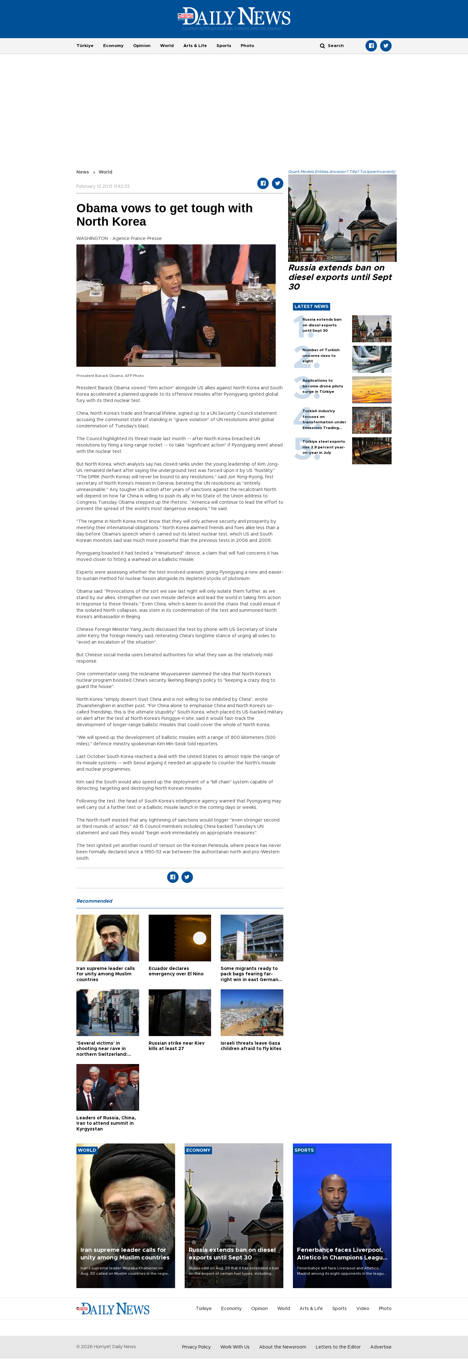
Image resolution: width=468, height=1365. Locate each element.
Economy (113, 46)
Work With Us (235, 1347)
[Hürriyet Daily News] (234, 18)
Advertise (381, 1347)
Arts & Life (195, 46)
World (167, 46)
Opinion (142, 46)
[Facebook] (371, 45)
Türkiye (85, 46)
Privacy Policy (196, 1347)
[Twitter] (386, 45)
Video (362, 1309)
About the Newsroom (282, 1347)
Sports (223, 46)
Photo (247, 46)
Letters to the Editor (338, 1347)
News (82, 172)
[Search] (322, 45)
